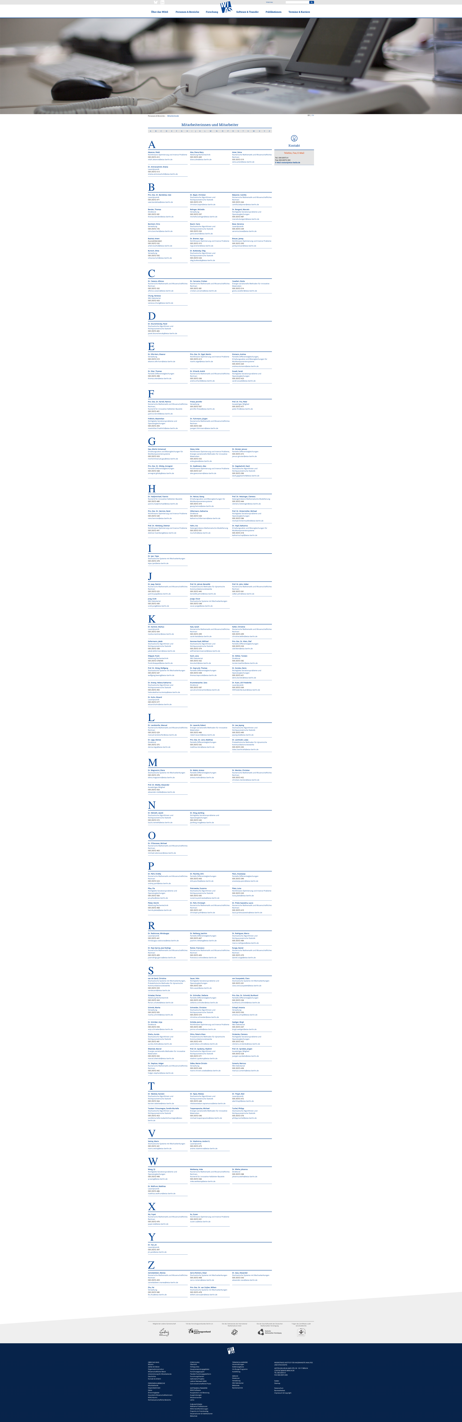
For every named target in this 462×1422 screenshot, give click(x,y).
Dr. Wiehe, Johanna (240, 1169)
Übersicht (193, 1364)
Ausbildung (236, 1371)
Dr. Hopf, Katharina (240, 525)
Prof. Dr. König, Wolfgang (158, 668)
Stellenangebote (238, 1367)
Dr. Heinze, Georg (197, 496)
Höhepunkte (194, 1367)
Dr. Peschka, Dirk (197, 874)
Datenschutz (278, 1388)
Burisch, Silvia (153, 251)
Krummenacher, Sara (198, 682)
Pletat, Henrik (153, 903)
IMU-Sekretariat (154, 298)
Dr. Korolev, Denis (239, 668)
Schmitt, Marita (154, 1007)
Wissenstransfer (196, 1397)
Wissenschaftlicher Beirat (157, 1371)
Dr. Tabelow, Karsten (156, 1094)
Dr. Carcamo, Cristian (198, 281)
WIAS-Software (195, 1390)
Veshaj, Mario (153, 1141)
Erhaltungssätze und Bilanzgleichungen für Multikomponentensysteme (249, 360)
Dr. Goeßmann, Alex (198, 466)
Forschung (212, 11)
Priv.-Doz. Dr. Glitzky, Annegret (160, 466)
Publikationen (274, 11)
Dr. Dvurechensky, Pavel (157, 324)
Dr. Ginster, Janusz (239, 449)
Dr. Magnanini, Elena (156, 770)
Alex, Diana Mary (197, 152)
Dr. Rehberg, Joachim (198, 933)
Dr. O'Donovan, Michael (157, 843)
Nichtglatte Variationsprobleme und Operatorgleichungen (246, 213)
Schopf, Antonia (238, 1007)
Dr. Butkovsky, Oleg (197, 251)
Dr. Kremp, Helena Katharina (159, 682)
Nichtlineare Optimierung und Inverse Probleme (167, 154)
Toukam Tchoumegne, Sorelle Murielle (163, 1108)
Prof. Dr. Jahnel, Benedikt (200, 584)
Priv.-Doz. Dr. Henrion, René (159, 511)
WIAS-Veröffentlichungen (199, 1409)
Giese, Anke (194, 449)
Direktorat (152, 212)
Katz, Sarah (194, 627)
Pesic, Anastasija (238, 874)
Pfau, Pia (151, 888)
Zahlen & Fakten (154, 1367)
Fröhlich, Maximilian (156, 418)
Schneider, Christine (198, 1007)
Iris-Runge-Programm (240, 1369)
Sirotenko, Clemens (240, 1034)
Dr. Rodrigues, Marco (240, 933)
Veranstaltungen (238, 1364)
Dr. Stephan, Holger (156, 1063)
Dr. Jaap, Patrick (154, 584)
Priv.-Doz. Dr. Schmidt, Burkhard (245, 995)
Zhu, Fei (151, 1287)
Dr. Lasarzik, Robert (198, 725)
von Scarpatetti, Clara (240, 978)
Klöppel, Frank (153, 656)
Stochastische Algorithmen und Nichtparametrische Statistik (202, 198)
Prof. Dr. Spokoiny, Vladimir (201, 1049)
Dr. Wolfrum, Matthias (157, 1186)
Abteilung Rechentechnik (200, 154)
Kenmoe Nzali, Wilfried (199, 641)
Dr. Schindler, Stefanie (199, 995)
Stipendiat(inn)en (154, 1388)
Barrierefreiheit (279, 1390)
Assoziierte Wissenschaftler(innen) (160, 1395)
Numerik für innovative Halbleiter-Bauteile (165, 409)
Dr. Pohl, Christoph (197, 903)
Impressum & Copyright (282, 1393)
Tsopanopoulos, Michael (200, 1108)
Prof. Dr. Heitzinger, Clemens (243, 496)
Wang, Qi (151, 1169)
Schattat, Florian (154, 995)
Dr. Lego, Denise (154, 740)
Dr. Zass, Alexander (240, 1273)
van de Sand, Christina (157, 978)
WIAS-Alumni (152, 1397)
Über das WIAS (159, 11)
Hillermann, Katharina (199, 511)
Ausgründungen (196, 1395)
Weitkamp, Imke (196, 1169)
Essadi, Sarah (237, 371)
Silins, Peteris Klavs (197, 1034)
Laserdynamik (153, 169)
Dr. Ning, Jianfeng (197, 813)
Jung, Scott (152, 599)
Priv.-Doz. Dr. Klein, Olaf (241, 641)
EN (313, 115)
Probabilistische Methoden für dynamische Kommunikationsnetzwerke (207, 587)
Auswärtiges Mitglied (240, 404)
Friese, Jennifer (196, 401)
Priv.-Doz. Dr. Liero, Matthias (201, 740)
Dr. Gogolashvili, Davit (241, 466)
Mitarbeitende (173, 116)
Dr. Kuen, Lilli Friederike (241, 682)
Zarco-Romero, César (198, 1273)
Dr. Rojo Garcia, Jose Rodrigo (159, 948)
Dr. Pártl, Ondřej (154, 874)
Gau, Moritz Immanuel (157, 449)
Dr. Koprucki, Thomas (198, 668)
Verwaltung (194, 212)
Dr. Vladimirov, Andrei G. (200, 1141)
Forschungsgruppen (197, 1371)
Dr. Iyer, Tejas (153, 556)
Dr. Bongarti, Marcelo (240, 209)
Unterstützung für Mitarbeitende (159, 1374)
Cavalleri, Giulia (238, 281)
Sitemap (277, 1383)
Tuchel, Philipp (238, 1108)
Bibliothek (193, 1416)
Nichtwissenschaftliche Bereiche (159, 1400)
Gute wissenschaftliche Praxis (200, 1384)
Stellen (276, 1381)
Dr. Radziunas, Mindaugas (158, 933)
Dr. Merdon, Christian (241, 770)
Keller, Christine (238, 627)
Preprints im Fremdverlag (199, 1411)
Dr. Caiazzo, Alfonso (156, 281)
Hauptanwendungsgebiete (199, 1369)
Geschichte (152, 1376)
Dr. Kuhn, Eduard (155, 697)
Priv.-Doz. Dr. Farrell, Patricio (159, 401)
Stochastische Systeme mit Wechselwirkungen (166, 558)
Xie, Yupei (152, 1214)
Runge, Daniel (237, 948)
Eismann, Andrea (239, 354)
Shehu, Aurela (153, 1034)
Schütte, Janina (196, 1022)
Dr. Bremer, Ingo (196, 238)
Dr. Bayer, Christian (198, 195)
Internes (269, 2)
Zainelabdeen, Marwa (156, 1273)
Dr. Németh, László (155, 813)
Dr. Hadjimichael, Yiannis (158, 496)
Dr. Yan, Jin (152, 1245)
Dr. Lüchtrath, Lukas (240, 740)
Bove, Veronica (238, 224)
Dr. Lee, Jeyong (238, 725)
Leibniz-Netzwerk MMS (198, 1381)
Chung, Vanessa (154, 296)
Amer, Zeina (237, 152)
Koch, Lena (194, 656)
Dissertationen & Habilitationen (201, 1413)
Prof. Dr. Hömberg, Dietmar (159, 525)
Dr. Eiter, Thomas (155, 371)
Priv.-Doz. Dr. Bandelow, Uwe (159, 195)
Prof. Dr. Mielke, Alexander (158, 785)
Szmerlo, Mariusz (239, 1063)
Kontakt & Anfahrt (154, 1379)
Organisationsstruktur (156, 1369)
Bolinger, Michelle (197, 209)
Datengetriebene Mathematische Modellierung (251, 499)
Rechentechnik (237, 1388)
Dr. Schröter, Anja (155, 1022)
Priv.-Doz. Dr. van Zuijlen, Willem (203, 1287)
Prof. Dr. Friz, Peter (239, 401)
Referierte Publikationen (198, 1406)
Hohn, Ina (194, 525)
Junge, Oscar (195, 599)
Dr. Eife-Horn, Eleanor (156, 354)
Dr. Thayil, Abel (238, 1094)
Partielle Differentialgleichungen (245, 356)
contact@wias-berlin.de (290, 162)
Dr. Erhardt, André (197, 371)
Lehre (192, 1400)
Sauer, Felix (194, 978)
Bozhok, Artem (154, 238)
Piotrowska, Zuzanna (198, 888)
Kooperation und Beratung (199, 1393)
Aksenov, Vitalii (154, 152)
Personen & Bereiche (187, 11)
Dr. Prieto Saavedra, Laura (242, 903)
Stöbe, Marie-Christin (198, 1063)
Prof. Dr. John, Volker (240, 584)
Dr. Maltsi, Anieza (197, 770)
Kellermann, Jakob (155, 641)
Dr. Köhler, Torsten (239, 656)
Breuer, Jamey (237, 238)
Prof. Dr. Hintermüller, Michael (244, 511)
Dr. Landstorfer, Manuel (157, 725)
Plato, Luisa (236, 888)
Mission (151, 1364)
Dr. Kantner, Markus (156, 627)
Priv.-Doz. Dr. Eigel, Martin (200, 354)
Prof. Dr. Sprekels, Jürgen (242, 1049)
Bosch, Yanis (195, 224)
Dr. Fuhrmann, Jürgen (199, 418)
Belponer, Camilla (239, 195)
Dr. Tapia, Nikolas (197, 1094)
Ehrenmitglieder (153, 1393)
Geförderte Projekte (197, 1379)
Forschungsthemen (197, 1376)
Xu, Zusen (194, 1214)
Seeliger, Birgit (238, 1022)
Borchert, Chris (154, 224)
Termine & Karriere (299, 11)
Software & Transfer (247, 11)
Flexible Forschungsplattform (200, 1374)
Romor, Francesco (197, 948)
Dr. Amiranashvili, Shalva (158, 167)
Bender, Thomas (154, 209)
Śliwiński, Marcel (154, 1049)
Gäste (150, 1390)
